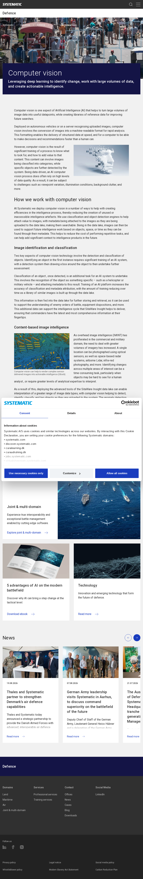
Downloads (71, 815)
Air (4, 805)
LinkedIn (100, 794)
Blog (67, 810)
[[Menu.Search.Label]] (131, 4)
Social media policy (105, 862)
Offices (68, 794)
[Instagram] (22, 847)
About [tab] (118, 413)
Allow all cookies (117, 473)
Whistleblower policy (12, 869)
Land (5, 794)
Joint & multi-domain (14, 810)
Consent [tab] (25, 413)
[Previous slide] (128, 637)
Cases (68, 805)
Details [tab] (71, 413)
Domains (8, 787)
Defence (9, 13)
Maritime (8, 799)
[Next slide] (136, 637)
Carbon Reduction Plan (107, 869)
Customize (69, 473)
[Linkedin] (4, 847)
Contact (69, 787)
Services (39, 787)
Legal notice (55, 862)
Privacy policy (9, 862)
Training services (43, 799)
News (68, 799)
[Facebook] (13, 847)
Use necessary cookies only (26, 473)
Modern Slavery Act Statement (63, 869)
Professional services (45, 794)
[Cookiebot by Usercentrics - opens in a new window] (123, 403)
